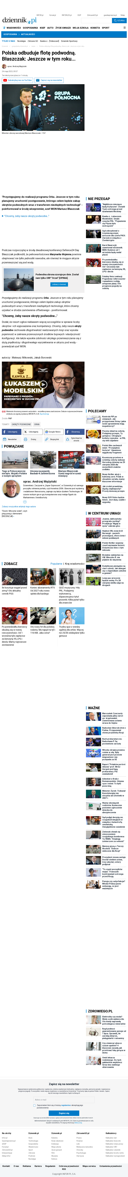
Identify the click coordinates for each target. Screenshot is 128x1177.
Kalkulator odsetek (113, 1150)
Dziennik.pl (33, 1133)
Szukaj (121, 20)
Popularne (56, 563)
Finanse (79, 1141)
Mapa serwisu (89, 1166)
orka (36, 424)
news (33, 46)
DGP (79, 15)
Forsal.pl (5, 1147)
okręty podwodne (21, 424)
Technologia (33, 1141)
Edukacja (55, 1144)
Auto (30, 1138)
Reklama (27, 1166)
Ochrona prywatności (69, 1166)
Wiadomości (33, 1147)
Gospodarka (10, 34)
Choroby (79, 1150)
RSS (64, 1169)
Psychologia (81, 1153)
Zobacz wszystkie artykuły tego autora (19, 506)
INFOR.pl (40, 15)
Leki (78, 1144)
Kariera (38, 1166)
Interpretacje (7, 1153)
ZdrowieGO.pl (92, 15)
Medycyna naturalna (84, 1147)
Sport (30, 1150)
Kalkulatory (111, 1133)
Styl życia (80, 1156)
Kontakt (6, 1166)
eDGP (4, 1144)
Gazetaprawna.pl (9, 1141)
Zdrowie (31, 1153)
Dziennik (5, 46)
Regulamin (50, 1166)
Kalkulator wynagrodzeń (115, 1156)
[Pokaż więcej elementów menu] (124, 27)
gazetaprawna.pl (110, 15)
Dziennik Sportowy (69, 41)
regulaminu (65, 1105)
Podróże (31, 1156)
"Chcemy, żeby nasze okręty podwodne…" (26, 216)
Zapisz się (64, 1113)
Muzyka (55, 1156)
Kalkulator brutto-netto (115, 1153)
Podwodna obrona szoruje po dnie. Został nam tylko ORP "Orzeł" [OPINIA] (57, 276)
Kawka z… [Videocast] (49, 41)
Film (53, 1153)
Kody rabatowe (57, 1141)
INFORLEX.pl (67, 15)
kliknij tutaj (78, 1123)
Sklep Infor (6, 1156)
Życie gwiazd (57, 1150)
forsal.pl (52, 15)
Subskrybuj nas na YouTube (20, 80)
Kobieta (55, 1138)
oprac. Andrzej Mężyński (16, 66)
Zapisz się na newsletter (51, 80)
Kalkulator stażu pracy (114, 1144)
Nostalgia (21, 41)
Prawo (79, 1138)
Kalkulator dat (111, 1138)
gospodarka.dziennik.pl (20, 46)
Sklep (122, 15)
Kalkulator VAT (111, 1147)
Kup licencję (44, 414)
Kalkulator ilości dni (113, 1141)
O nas (16, 1166)
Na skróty (6, 1133)
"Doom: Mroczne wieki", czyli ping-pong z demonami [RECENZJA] (14, 513)
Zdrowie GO (33, 41)
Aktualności (28, 34)
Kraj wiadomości (74, 563)
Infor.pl (4, 1138)
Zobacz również (59, 284)
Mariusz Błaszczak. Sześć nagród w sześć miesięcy (69, 473)
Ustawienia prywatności (111, 1166)
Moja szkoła (56, 1147)
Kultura (54, 1159)
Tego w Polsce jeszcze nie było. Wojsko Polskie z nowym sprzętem (14, 473)
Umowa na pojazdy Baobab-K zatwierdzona (42, 472)
